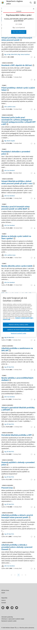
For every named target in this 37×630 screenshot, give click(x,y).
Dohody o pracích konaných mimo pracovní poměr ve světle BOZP (15, 208)
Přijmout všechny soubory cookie (18, 324)
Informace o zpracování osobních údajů (12, 619)
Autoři (3, 593)
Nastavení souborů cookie (8, 621)
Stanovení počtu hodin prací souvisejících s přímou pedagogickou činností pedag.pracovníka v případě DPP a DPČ (18, 120)
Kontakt (3, 602)
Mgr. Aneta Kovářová (24, 54)
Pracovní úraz (7, 488)
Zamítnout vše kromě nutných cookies (18, 329)
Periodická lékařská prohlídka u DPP (16, 435)
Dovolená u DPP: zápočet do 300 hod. (16, 65)
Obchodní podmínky (7, 617)
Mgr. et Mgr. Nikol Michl (10, 54)
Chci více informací (19, 32)
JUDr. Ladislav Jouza (9, 106)
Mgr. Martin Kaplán (9, 141)
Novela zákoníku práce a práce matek (16, 266)
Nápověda (4, 598)
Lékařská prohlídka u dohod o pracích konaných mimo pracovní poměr (17, 516)
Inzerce (3, 600)
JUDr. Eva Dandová (9, 170)
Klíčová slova (5, 590)
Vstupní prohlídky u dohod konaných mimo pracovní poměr (16, 39)
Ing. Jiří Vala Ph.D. (9, 337)
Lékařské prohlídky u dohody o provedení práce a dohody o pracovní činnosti (16, 547)
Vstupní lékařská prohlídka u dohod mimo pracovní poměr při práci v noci (17, 182)
